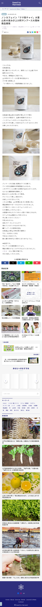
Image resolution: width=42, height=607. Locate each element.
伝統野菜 (24, 405)
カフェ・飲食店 (24, 403)
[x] (30, 32)
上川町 (32, 27)
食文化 (15, 27)
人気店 (18, 405)
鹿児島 (27, 410)
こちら (4, 251)
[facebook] (28, 32)
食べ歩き (16, 410)
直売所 (33, 408)
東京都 (23, 408)
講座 (7, 410)
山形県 (14, 408)
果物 (28, 408)
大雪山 (5, 28)
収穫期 (35, 405)
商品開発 (21, 27)
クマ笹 (38, 27)
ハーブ (10, 27)
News (4, 14)
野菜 (11, 410)
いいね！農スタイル (13, 403)
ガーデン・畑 (6, 405)
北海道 (4, 27)
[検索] (37, 393)
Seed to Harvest (16, 3)
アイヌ (27, 27)
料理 (19, 408)
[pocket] (37, 32)
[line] (35, 32)
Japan (5, 403)
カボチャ (32, 403)
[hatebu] (32, 32)
